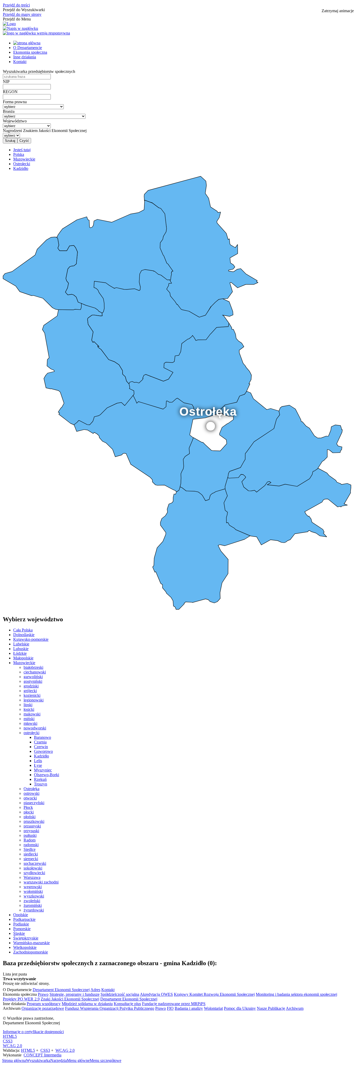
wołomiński (33, 891)
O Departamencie (27, 47)
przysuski (31, 831)
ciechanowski (35, 672)
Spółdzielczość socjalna (120, 994)
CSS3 (7, 1041)
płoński (30, 817)
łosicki (29, 709)
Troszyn (40, 784)
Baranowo (42, 737)
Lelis (38, 760)
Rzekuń (40, 779)
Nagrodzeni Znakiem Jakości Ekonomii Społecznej (45, 130)
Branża (9, 111)
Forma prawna (15, 102)
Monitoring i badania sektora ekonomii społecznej (296, 994)
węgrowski (33, 887)
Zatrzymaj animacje (338, 11)
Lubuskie (21, 648)
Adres (95, 989)
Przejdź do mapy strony (22, 14)
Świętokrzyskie (25, 938)
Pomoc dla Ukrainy (240, 1008)
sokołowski (33, 868)
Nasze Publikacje (271, 1008)
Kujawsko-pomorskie (30, 639)
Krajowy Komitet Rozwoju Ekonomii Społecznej (214, 994)
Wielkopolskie (25, 947)
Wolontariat (213, 1008)
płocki (29, 812)
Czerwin (41, 746)
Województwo (15, 121)
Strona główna (14, 1060)
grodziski (31, 686)
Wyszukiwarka (38, 1060)
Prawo (43, 994)
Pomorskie (22, 929)
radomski (31, 845)
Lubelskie (21, 644)
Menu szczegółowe (105, 1060)
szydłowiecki (34, 873)
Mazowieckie (24, 662)
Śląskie (19, 933)
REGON (10, 91)
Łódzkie (20, 653)
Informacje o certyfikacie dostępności (33, 1031)
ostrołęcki (31, 732)
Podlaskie (21, 924)
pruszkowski (34, 821)
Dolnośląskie (23, 634)
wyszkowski (34, 896)
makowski (32, 714)
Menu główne (78, 1060)
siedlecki (31, 854)
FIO (170, 1008)
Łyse (38, 765)
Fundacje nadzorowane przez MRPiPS (174, 1003)
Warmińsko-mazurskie (31, 943)
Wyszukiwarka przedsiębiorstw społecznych (39, 71)
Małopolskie (23, 658)
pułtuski (30, 835)
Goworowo (43, 751)
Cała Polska (23, 630)
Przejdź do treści (16, 5)
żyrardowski (34, 910)
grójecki (30, 690)
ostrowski (31, 793)
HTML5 (10, 1036)
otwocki (30, 798)
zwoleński (32, 901)
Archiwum (294, 1008)
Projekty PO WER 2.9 (21, 999)
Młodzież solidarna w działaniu (87, 1003)
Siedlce (30, 849)
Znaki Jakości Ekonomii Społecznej (70, 999)
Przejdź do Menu (17, 19)
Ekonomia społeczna (30, 52)
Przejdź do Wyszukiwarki (24, 10)
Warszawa (32, 877)
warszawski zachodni (41, 882)
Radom (30, 840)
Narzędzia (58, 1060)
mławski (30, 723)
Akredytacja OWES (156, 994)
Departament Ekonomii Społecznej (61, 989)
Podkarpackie (24, 919)
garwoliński (33, 676)
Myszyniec (43, 770)
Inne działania (24, 57)
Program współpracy (44, 1003)
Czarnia (40, 742)
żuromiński (33, 905)
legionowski (34, 700)
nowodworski (35, 728)
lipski (28, 704)
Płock (28, 807)
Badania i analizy (189, 1008)
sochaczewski (35, 863)
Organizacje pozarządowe (43, 1008)
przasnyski (32, 826)
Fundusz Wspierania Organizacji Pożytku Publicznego (109, 1008)
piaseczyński (34, 803)
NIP (6, 81)
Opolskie (20, 915)
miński (29, 718)
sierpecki (31, 859)
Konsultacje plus (127, 1003)
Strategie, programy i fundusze (74, 994)
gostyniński (33, 681)
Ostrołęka (31, 788)
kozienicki (32, 695)
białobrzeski (33, 667)
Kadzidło (41, 756)
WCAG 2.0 (12, 1045)
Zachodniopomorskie (30, 952)
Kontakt (19, 61)
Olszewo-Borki (46, 774)
